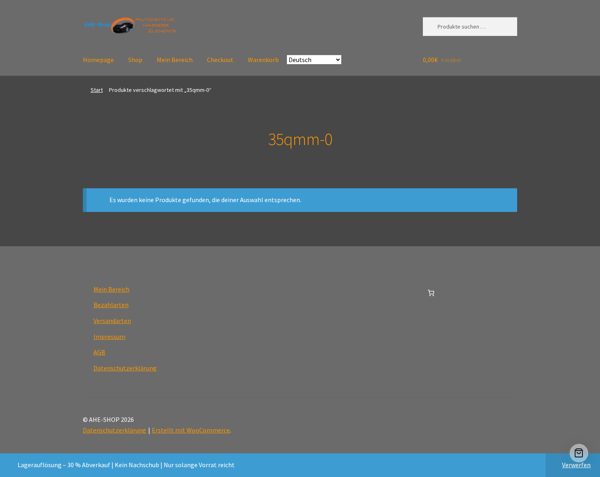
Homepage (98, 60)
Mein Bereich (175, 60)
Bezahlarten (111, 305)
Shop (135, 60)
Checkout (220, 60)
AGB (99, 352)
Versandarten (112, 321)
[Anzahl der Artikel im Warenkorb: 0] (431, 293)
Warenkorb (263, 60)
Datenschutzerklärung (125, 368)
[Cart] (579, 453)
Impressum (109, 336)
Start (97, 90)
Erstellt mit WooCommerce (191, 430)
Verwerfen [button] (576, 465)
